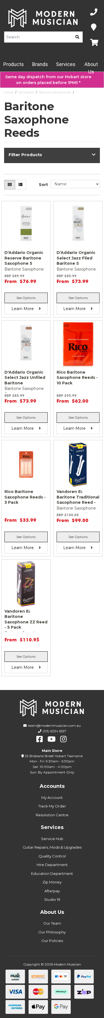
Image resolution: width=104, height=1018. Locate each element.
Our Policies (52, 940)
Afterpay (52, 891)
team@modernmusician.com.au (54, 725)
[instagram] (63, 739)
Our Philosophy (52, 932)
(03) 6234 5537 (54, 731)
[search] (77, 37)
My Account (52, 797)
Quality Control (52, 856)
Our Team (52, 923)
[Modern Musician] (43, 18)
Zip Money (52, 882)
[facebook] (39, 739)
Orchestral (26, 92)
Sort (43, 184)
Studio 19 (52, 899)
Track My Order (52, 806)
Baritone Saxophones (55, 92)
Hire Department (52, 864)
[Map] (94, 27)
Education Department (52, 873)
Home (8, 92)
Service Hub (52, 838)
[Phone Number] (94, 12)
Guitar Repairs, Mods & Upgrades (52, 847)
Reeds (80, 92)
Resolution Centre (52, 815)
